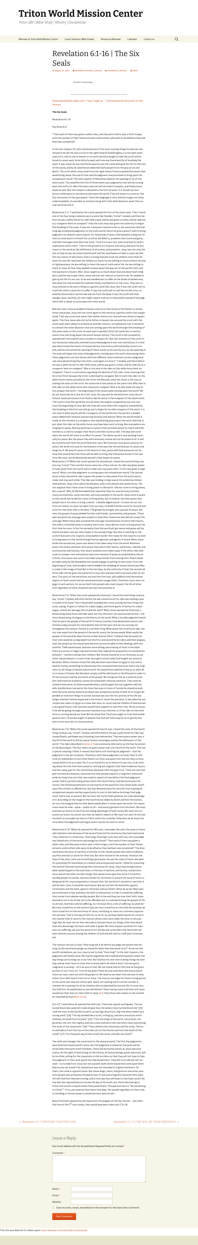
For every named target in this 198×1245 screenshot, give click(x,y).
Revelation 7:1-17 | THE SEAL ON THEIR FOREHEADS (146, 1122)
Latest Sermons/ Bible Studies (79, 39)
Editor (135, 70)
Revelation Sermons (84, 70)
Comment (58, 1152)
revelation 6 (113, 70)
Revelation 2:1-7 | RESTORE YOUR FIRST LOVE (47, 1122)
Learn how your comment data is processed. (64, 1230)
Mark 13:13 (79, 996)
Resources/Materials (111, 39)
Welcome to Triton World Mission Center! (38, 39)
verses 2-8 (89, 743)
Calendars (132, 39)
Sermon (98, 70)
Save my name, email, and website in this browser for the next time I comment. (98, 1207)
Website (56, 1201)
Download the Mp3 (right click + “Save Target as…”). (79, 100)
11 (101, 993)
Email (56, 1195)
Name (56, 1188)
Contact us (149, 39)
